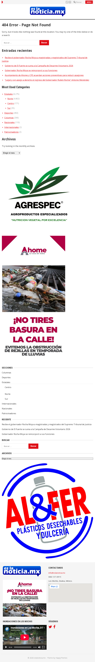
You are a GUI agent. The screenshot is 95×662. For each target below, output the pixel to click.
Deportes (8, 113)
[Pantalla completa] (43, 647)
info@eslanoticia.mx (56, 573)
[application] (25, 637)
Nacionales (9, 122)
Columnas (9, 117)
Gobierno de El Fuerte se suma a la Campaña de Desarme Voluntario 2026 (39, 65)
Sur (9, 108)
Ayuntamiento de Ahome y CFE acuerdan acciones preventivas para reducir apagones (44, 75)
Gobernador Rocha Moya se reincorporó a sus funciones (31, 70)
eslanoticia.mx (40, 658)
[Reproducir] (6, 647)
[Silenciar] (39, 647)
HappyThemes (61, 658)
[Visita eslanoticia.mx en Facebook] (54, 627)
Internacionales (11, 127)
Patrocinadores (11, 132)
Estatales (8, 94)
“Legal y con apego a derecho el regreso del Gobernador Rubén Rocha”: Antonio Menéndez (47, 80)
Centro (10, 103)
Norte (10, 98)
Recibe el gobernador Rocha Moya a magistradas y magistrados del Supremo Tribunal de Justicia (46, 424)
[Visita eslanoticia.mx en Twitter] (50, 627)
